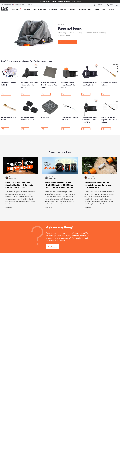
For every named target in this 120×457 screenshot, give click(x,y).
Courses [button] (96, 9)
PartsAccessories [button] (39, 9)
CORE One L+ (76, 1)
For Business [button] (52, 9)
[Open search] (94, 4)
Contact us (52, 247)
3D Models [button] (71, 9)
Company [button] (111, 9)
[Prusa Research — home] (4, 9)
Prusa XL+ (54, 1)
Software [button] (63, 9)
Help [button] (89, 9)
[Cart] (117, 4)
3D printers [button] (16, 9)
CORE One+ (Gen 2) (64, 1)
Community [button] (82, 9)
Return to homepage (67, 42)
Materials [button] (27, 9)
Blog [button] (103, 9)
